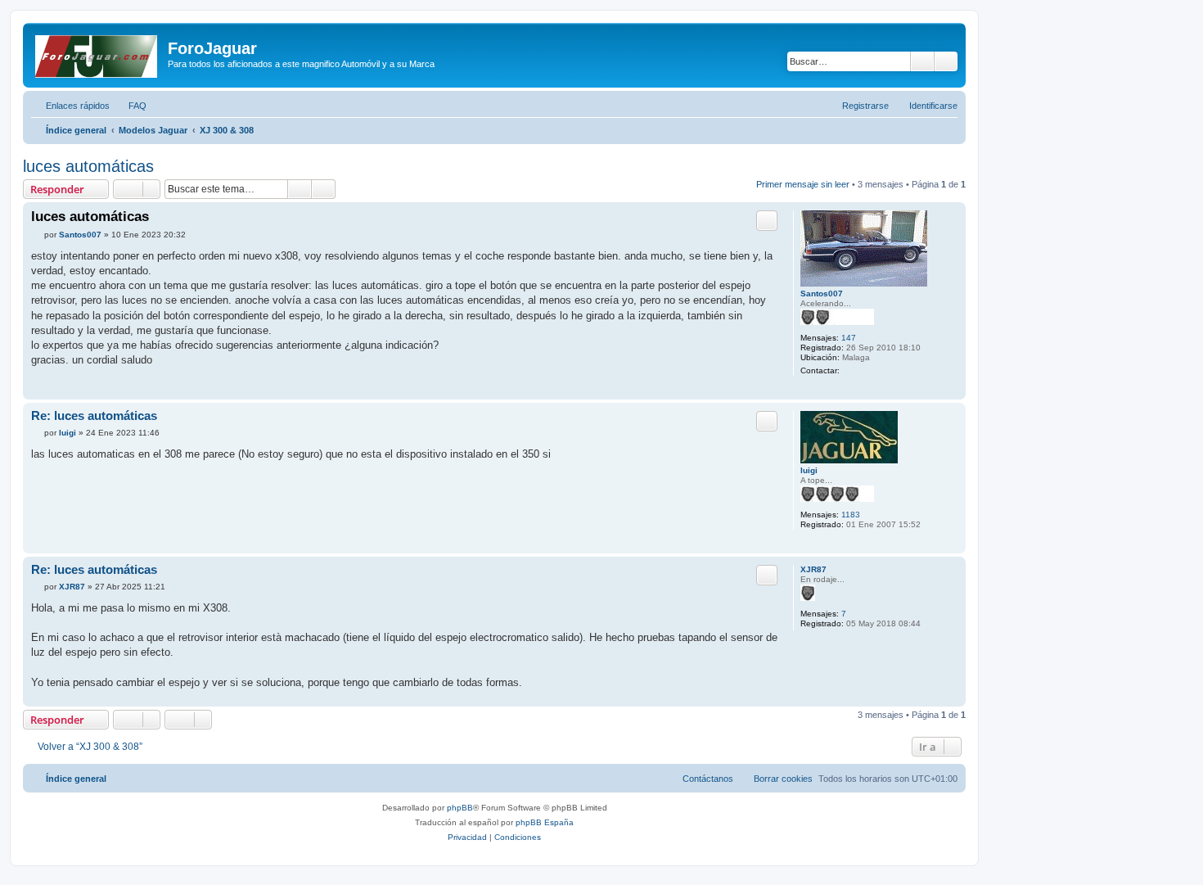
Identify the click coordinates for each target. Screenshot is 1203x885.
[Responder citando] (766, 220)
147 (848, 337)
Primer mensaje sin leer (802, 184)
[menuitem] (130, 105)
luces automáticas (88, 166)
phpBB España (545, 822)
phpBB (460, 807)
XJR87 (813, 569)
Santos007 (821, 293)
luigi (809, 470)
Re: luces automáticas (94, 415)
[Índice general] (97, 53)
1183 (850, 514)
